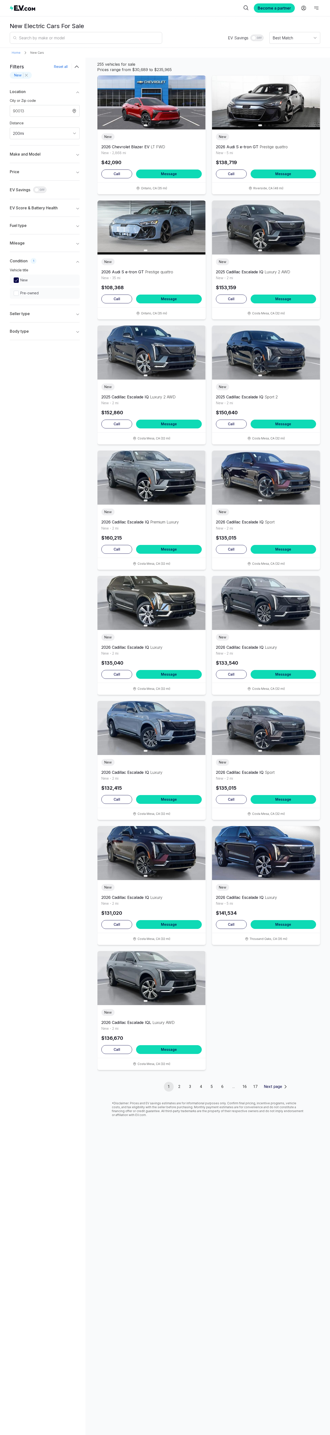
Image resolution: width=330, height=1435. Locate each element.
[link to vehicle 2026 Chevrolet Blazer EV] (151, 102)
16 (244, 1086)
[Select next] (198, 100)
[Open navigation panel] (316, 8)
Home (16, 52)
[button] (45, 92)
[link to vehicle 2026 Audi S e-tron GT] (266, 102)
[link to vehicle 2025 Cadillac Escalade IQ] (266, 228)
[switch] (257, 38)
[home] (126, 8)
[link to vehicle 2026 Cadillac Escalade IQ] (151, 478)
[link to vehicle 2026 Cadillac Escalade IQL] (151, 978)
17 (255, 1086)
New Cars (37, 52)
